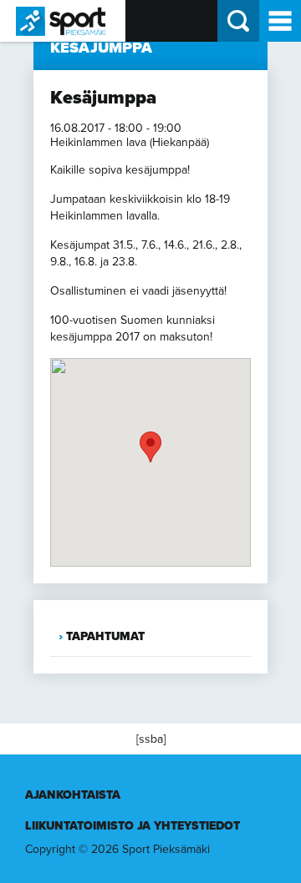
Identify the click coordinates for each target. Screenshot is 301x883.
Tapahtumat (105, 636)
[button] (150, 447)
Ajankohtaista (72, 795)
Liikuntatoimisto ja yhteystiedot (132, 826)
